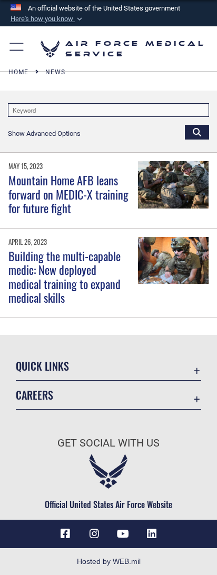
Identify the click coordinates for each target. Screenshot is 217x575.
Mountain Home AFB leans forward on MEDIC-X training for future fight (68, 194)
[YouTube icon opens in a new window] (123, 534)
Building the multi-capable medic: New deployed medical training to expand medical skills (64, 276)
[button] (47, 19)
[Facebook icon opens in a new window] (65, 534)
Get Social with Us (108, 443)
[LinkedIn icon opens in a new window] (152, 534)
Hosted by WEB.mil (109, 561)
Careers (34, 395)
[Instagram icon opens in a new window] (94, 534)
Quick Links (42, 366)
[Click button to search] (197, 131)
